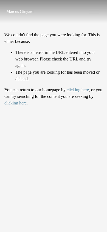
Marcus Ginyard (19, 11)
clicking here (78, 89)
